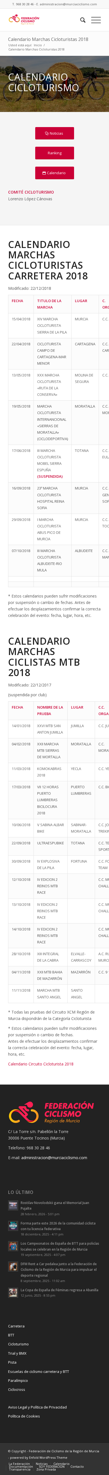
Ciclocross (16, 1389)
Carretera (16, 1326)
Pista (12, 1362)
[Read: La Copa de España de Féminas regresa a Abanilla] (13, 1293)
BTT (11, 1335)
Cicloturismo (18, 1344)
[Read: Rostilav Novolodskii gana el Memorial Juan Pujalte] (13, 1205)
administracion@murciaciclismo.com (54, 1157)
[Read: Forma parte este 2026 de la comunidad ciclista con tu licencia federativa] (13, 1226)
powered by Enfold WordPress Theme (38, 1457)
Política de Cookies (24, 1416)
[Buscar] (80, 20)
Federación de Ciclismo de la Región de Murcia (64, 1451)
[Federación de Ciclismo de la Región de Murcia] (45, 20)
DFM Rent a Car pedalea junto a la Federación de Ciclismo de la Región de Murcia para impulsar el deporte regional (59, 1269)
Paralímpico (18, 1380)
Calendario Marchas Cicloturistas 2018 (48, 39)
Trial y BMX (17, 1353)
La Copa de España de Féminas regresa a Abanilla (59, 1290)
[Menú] (93, 20)
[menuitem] (80, 20)
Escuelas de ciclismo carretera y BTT (38, 1371)
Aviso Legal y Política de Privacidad (37, 1407)
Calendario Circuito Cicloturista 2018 (41, 1064)
